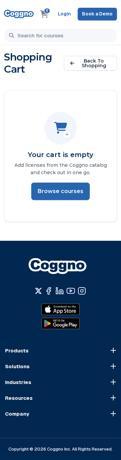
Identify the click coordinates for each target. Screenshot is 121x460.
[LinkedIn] (59, 291)
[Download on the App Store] (60, 309)
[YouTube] (71, 291)
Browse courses (60, 191)
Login (64, 14)
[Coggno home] (19, 14)
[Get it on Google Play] (60, 323)
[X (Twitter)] (38, 291)
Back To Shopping (94, 63)
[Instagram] (82, 291)
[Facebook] (48, 291)
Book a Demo (97, 14)
